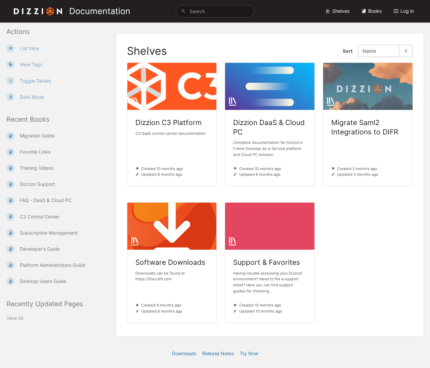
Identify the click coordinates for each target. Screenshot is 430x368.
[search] (215, 11)
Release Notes (218, 353)
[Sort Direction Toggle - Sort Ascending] (405, 50)
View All (14, 318)
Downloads (184, 353)
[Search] (183, 11)
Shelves (340, 11)
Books (375, 11)
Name (369, 51)
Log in (407, 11)
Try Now (249, 353)
